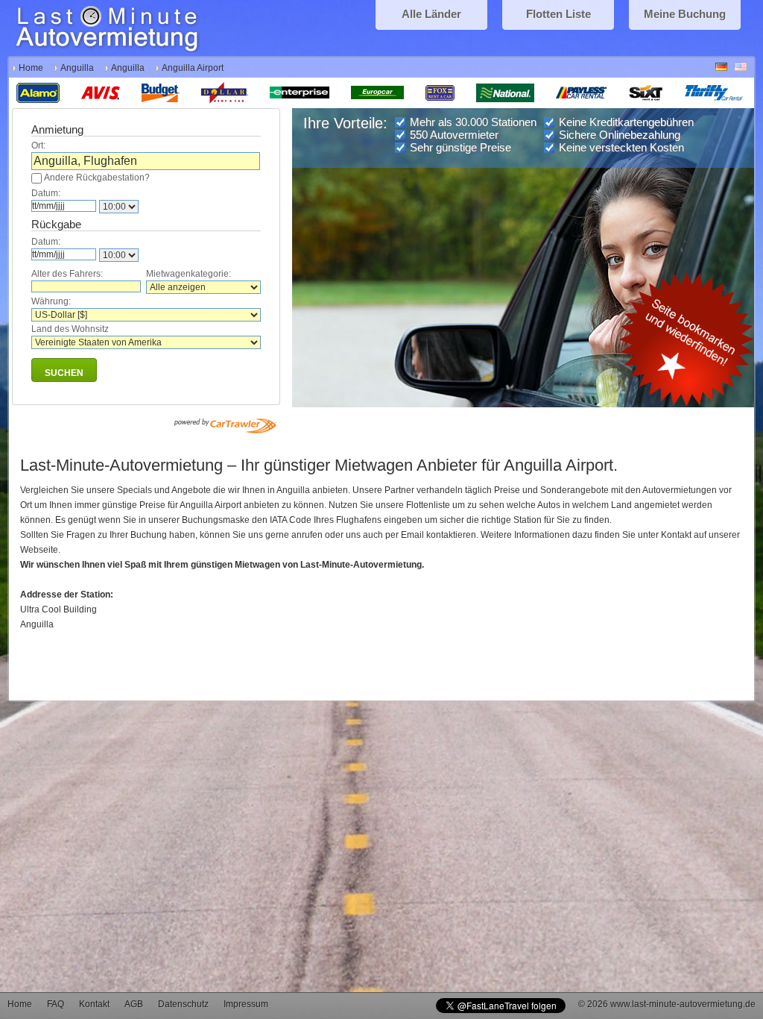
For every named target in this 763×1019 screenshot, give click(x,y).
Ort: (38, 145)
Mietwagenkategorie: (188, 274)
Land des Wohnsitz (70, 329)
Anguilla (77, 68)
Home (31, 68)
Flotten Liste (558, 13)
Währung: (51, 301)
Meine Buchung (685, 13)
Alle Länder (431, 13)
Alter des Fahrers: (67, 274)
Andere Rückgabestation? (97, 177)
